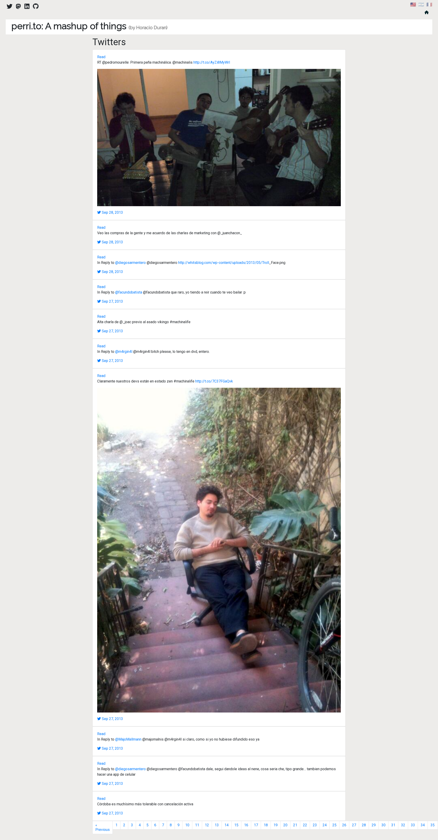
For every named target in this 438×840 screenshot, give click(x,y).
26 (344, 825)
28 (364, 825)
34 (423, 825)
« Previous (102, 827)
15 (236, 825)
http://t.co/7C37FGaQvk (214, 381)
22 (305, 825)
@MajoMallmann (128, 739)
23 (315, 825)
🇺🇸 (413, 4)
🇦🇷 (421, 4)
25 (334, 825)
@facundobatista (128, 292)
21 (295, 825)
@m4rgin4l (123, 351)
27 (354, 825)
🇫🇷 (429, 4)
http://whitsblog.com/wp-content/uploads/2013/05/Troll (223, 262)
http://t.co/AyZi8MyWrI (211, 62)
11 (197, 825)
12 (207, 825)
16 (246, 825)
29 (374, 825)
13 (217, 825)
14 (226, 825)
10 (187, 825)
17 (256, 825)
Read (101, 57)
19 (276, 825)
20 (285, 825)
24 (325, 825)
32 (403, 825)
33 (413, 825)
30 (383, 825)
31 (393, 825)
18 (266, 825)
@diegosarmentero (130, 262)
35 (432, 825)
